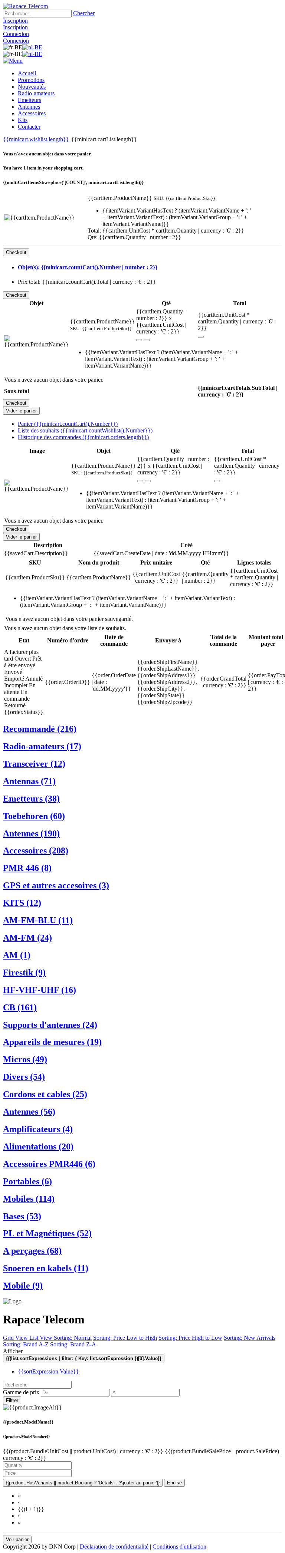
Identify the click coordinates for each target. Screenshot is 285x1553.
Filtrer (12, 1400)
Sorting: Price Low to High (125, 1338)
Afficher (13, 1351)
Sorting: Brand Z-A (73, 1344)
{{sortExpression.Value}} (48, 1371)
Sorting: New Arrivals (249, 1338)
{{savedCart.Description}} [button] (36, 553)
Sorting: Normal (73, 1338)
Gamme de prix (21, 1392)
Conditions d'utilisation (179, 1546)
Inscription (15, 20)
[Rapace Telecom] (25, 6)
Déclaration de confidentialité (114, 1546)
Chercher (84, 13)
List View (41, 1338)
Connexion (16, 34)
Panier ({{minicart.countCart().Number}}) (68, 424)
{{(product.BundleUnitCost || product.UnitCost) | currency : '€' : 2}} (84, 1451)
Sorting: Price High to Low (190, 1338)
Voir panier (17, 1539)
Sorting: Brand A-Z (26, 1344)
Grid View (16, 1338)
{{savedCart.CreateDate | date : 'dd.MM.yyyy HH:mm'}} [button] (161, 553)
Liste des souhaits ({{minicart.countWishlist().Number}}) (85, 430)
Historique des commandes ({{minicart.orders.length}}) (83, 437)
